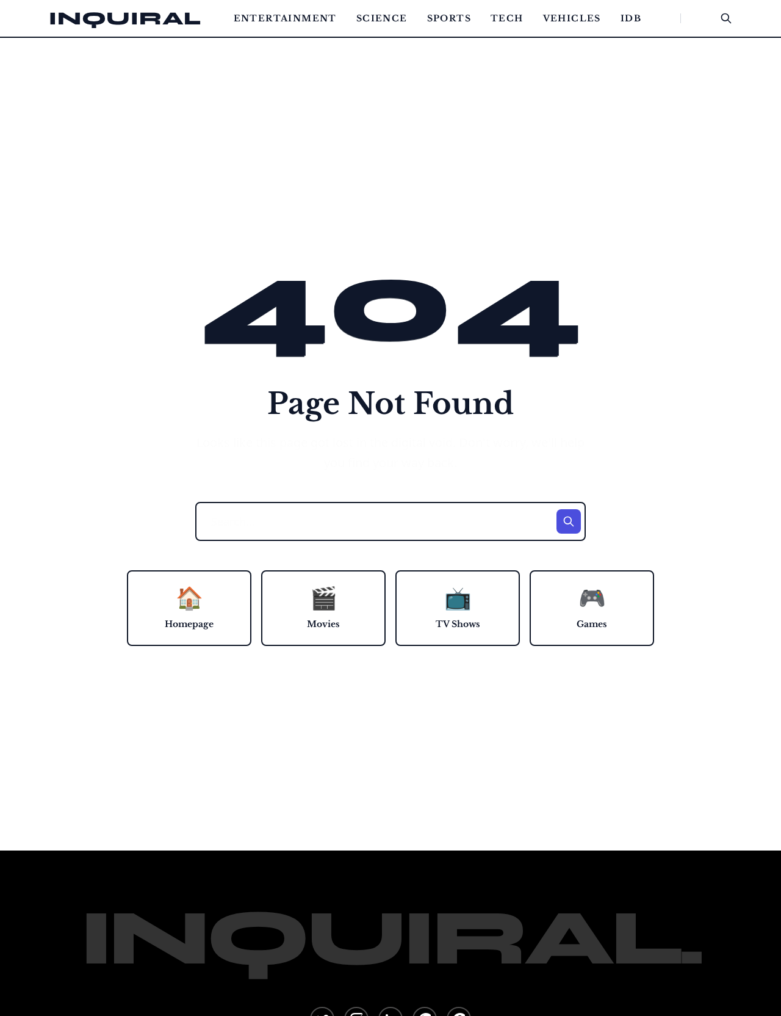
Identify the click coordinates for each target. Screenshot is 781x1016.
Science (382, 18)
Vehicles (572, 18)
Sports (449, 18)
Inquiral (125, 18)
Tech (507, 18)
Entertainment (285, 18)
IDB (631, 18)
